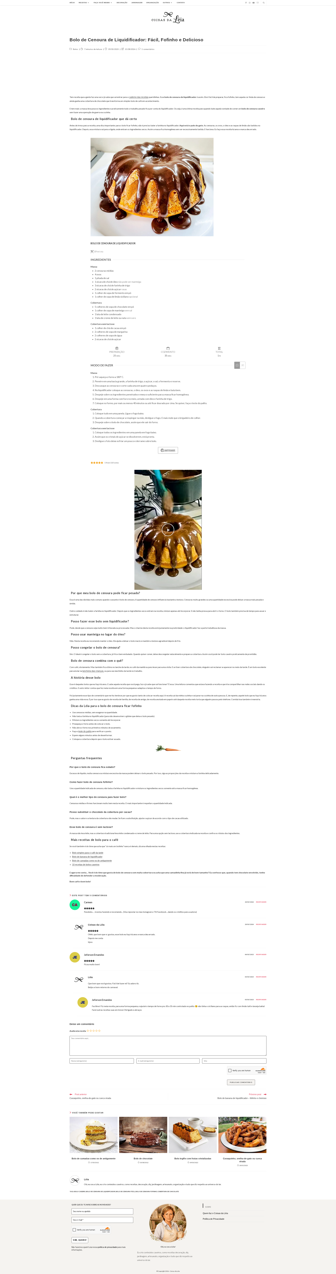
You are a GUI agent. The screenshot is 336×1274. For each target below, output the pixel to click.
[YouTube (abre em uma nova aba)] (253, 3)
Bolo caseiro (79, 1191)
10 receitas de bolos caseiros (85, 864)
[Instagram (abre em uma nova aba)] (249, 3)
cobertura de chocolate (168, 1191)
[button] (168, 529)
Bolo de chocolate (143, 1158)
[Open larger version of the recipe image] (152, 187)
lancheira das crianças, (93, 671)
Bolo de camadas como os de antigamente (92, 861)
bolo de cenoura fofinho (146, 1191)
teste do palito (84, 731)
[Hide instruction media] (242, 365)
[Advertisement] (168, 74)
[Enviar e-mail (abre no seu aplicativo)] (258, 3)
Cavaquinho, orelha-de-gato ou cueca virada (242, 1160)
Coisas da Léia (96, 924)
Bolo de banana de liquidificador (87, 857)
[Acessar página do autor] (75, 1180)
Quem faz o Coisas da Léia (215, 1213)
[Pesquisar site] (264, 3)
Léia (90, 977)
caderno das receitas (138, 97)
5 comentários (148, 49)
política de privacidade (107, 1247)
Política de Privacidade (213, 1219)
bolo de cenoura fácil (125, 1191)
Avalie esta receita (78, 1031)
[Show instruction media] (237, 365)
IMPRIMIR (169, 450)
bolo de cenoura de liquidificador (100, 1191)
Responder (261, 902)
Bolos (75, 49)
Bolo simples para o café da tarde (87, 853)
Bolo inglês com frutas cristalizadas (192, 1158)
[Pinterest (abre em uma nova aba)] (246, 3)
